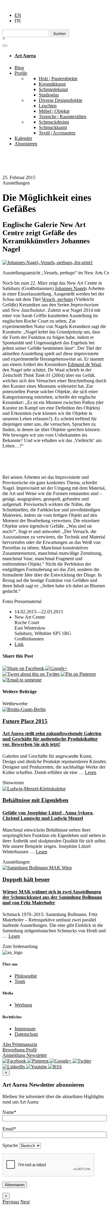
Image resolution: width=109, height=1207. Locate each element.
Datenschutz (26, 1034)
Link (19, 644)
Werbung (23, 1004)
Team (20, 981)
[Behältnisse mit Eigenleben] (34, 788)
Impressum (25, 1028)
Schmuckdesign (54, 122)
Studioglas (49, 94)
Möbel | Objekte (54, 111)
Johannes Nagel (70, 288)
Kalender (23, 138)
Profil (19, 1049)
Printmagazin (19, 1044)
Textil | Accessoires (57, 132)
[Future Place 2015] (24, 709)
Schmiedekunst (53, 89)
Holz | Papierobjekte (58, 78)
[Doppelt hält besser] (37, 867)
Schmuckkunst (53, 127)
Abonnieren (26, 143)
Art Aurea (25, 55)
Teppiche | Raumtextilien (62, 116)
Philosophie (26, 975)
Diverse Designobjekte (60, 100)
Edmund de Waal (84, 364)
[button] (10, 1201)
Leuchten (48, 105)
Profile (21, 73)
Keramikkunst (52, 84)
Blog (19, 67)
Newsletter (24, 1055)
